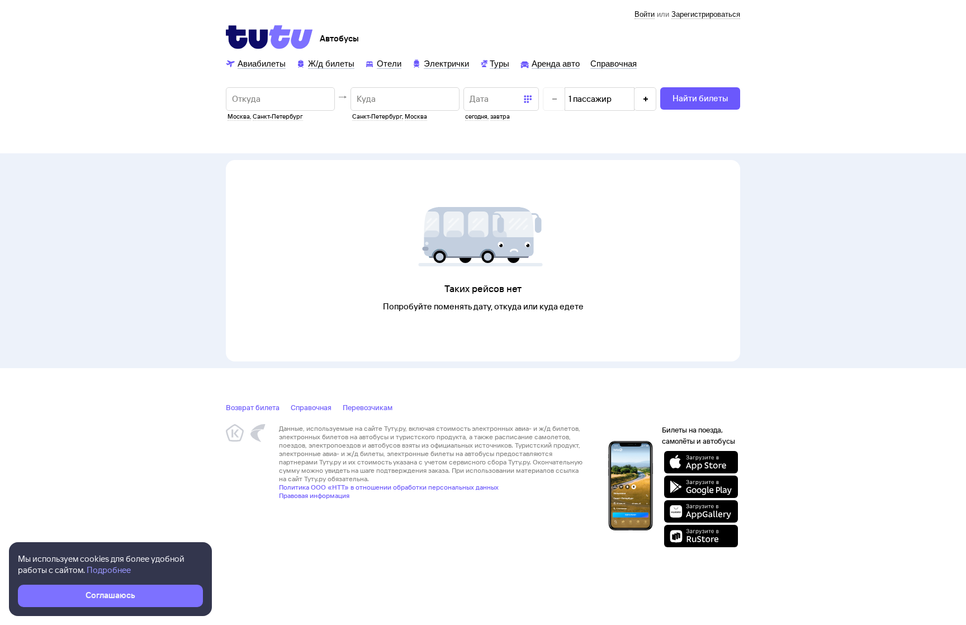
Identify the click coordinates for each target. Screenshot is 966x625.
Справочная (311, 407)
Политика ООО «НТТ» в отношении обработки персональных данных (389, 487)
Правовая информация (314, 495)
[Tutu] (269, 37)
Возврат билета (253, 407)
